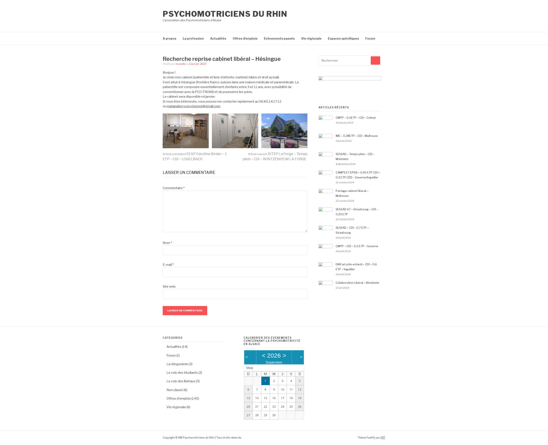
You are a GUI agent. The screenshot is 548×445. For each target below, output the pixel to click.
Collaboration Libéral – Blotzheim (357, 282)
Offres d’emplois (245, 38)
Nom (167, 243)
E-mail (168, 265)
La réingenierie (177, 364)
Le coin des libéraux (181, 381)
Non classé (175, 390)
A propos (169, 38)
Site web (169, 286)
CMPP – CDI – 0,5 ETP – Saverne (357, 246)
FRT (383, 437)
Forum (370, 38)
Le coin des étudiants (182, 373)
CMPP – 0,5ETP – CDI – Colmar (356, 117)
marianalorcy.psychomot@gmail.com (193, 106)
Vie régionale (311, 38)
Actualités (218, 38)
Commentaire (174, 188)
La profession (193, 38)
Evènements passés (279, 38)
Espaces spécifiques (343, 38)
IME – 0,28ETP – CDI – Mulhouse (357, 135)
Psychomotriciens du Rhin (225, 14)
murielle (180, 64)
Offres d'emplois (179, 398)
